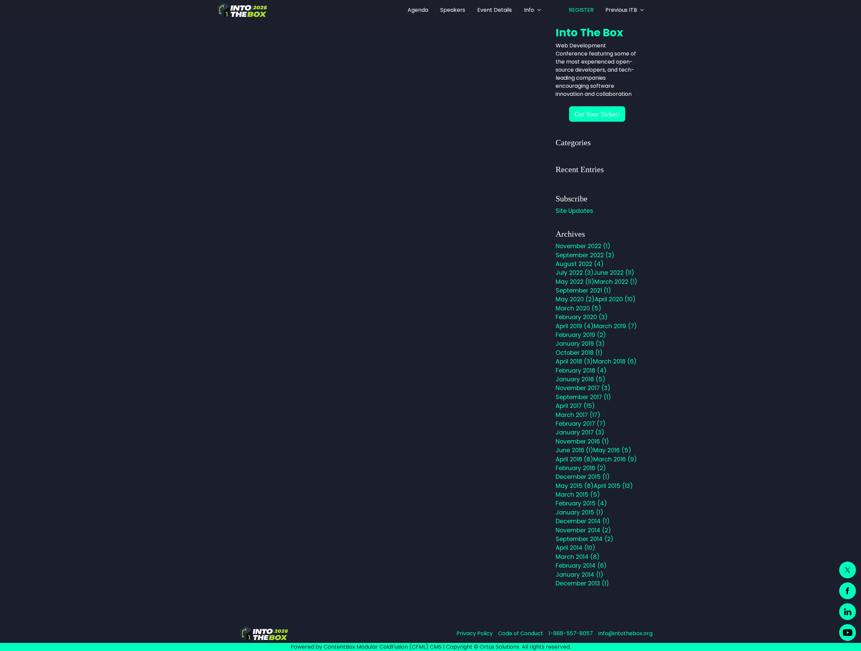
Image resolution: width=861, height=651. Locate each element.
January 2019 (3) (580, 344)
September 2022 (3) (585, 255)
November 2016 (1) (582, 441)
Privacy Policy (474, 633)
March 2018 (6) (615, 361)
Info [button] (529, 10)
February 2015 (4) (581, 503)
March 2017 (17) (578, 415)
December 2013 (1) (582, 583)
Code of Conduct (520, 633)
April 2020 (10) (615, 299)
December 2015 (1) (583, 477)
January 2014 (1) (579, 575)
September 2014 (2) (584, 539)
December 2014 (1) (583, 521)
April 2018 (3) (574, 361)
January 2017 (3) (580, 432)
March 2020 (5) (578, 308)
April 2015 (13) (613, 486)
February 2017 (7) (581, 424)
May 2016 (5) (612, 450)
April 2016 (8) (574, 459)
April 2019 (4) (575, 326)
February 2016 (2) (581, 468)
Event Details (494, 10)
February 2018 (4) (581, 371)
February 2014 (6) (581, 566)
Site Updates (574, 211)
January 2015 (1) (579, 512)
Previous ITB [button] (621, 10)
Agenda (418, 10)
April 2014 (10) (575, 548)
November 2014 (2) (583, 530)
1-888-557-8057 (571, 633)
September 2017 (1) (583, 397)
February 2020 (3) (582, 317)
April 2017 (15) (575, 406)
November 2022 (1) (583, 246)
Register (581, 10)
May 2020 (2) (575, 299)
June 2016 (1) (574, 450)
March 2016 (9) (615, 459)
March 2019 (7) (615, 326)
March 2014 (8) (578, 557)
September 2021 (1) (583, 290)
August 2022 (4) (580, 264)
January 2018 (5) (580, 379)
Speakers (452, 10)
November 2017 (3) (583, 388)
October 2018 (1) (579, 353)
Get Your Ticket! (597, 114)
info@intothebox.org (625, 633)
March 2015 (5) (578, 495)
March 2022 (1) (615, 282)
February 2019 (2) (581, 335)
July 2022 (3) (575, 273)
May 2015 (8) (575, 486)
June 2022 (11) (614, 273)
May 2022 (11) (575, 282)
